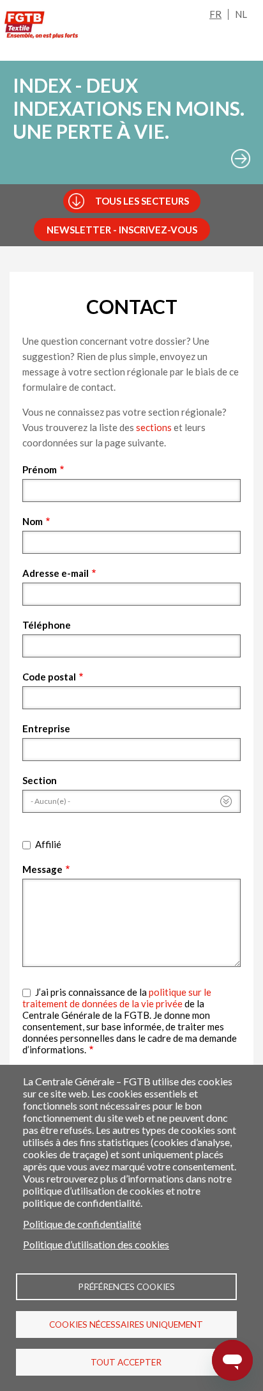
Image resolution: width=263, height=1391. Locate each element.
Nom (32, 521)
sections (154, 427)
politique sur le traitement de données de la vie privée (116, 997)
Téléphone (46, 625)
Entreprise (46, 728)
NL (241, 14)
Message (42, 869)
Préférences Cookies (126, 1287)
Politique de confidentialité (82, 1224)
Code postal (49, 676)
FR (215, 14)
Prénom (39, 469)
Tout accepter (126, 1362)
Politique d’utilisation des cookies (96, 1244)
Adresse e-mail (55, 573)
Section (39, 780)
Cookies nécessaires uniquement (126, 1324)
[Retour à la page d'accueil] (41, 25)
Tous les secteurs (142, 201)
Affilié (48, 844)
